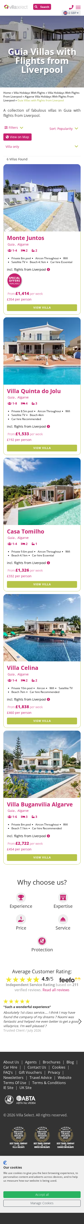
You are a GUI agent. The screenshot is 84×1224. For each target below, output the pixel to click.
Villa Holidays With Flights (29, 93)
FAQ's (8, 1072)
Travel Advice (41, 1077)
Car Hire (10, 1067)
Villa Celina (22, 667)
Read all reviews (56, 989)
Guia (11, 244)
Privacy (54, 1072)
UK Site (25, 1087)
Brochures (52, 1062)
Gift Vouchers (31, 1072)
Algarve (23, 244)
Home (7, 93)
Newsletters (13, 1077)
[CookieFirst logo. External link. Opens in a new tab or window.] (5, 1163)
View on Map (19, 137)
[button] (76, 195)
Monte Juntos (25, 238)
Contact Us (37, 1067)
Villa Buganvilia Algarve (40, 804)
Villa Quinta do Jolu (34, 391)
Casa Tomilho (25, 531)
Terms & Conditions (49, 1082)
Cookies (59, 1067)
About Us (11, 1062)
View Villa (42, 307)
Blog (71, 1062)
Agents (31, 1062)
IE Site (8, 1087)
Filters (13, 127)
